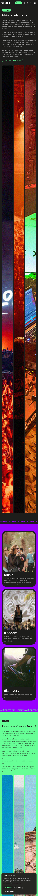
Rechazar (18, 887)
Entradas (18, 3)
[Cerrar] (34, 875)
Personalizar (10, 891)
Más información (16, 884)
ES (30, 3)
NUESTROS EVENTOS (11, 61)
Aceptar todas (8, 887)
